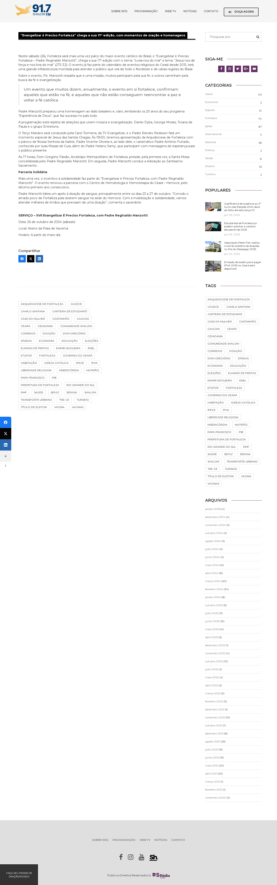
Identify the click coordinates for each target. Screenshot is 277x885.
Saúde (38, 392)
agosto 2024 (213, 541)
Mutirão (92, 370)
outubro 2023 (214, 605)
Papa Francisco (33, 377)
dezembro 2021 (214, 709)
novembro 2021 (215, 717)
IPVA (94, 362)
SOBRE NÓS (119, 11)
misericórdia (69, 370)
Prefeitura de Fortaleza (40, 385)
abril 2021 (211, 773)
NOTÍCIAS (190, 11)
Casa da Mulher (33, 318)
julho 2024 (212, 549)
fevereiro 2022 (214, 701)
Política (209, 150)
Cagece (76, 304)
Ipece (80, 362)
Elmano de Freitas (35, 348)
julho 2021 (211, 749)
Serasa (71, 392)
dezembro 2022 (215, 645)
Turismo (83, 399)
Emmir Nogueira (68, 348)
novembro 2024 (215, 525)
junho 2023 (212, 621)
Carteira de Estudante (69, 311)
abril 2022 (211, 685)
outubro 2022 (214, 661)
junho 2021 (212, 757)
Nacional (210, 142)
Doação (49, 333)
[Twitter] (30, 258)
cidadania (45, 326)
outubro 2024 (214, 533)
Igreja (208, 126)
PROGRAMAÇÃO (146, 11)
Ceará (25, 326)
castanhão (60, 318)
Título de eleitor (34, 407)
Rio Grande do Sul (80, 385)
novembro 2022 (215, 653)
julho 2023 (212, 613)
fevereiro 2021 (213, 789)
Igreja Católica (56, 362)
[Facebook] (22, 258)
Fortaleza (47, 355)
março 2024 (213, 581)
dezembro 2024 (215, 517)
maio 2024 (212, 565)
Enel (91, 348)
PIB (54, 377)
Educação (70, 340)
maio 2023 (212, 629)
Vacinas (78, 407)
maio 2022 (212, 677)
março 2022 (213, 693)
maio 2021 (211, 765)
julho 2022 (212, 669)
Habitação (29, 362)
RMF (24, 392)
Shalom (90, 392)
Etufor (26, 355)
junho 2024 (212, 557)
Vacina (59, 407)
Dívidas (26, 340)
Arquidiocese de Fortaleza (42, 304)
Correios (28, 333)
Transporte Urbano (36, 399)
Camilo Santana (33, 311)
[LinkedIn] (39, 258)
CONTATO (211, 11)
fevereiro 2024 (214, 589)
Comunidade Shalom (76, 326)
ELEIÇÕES (91, 340)
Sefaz (55, 392)
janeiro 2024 (213, 597)
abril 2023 (211, 637)
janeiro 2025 (213, 509)
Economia (46, 340)
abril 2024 (211, 573)
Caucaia (83, 318)
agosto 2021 (212, 741)
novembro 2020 (215, 797)
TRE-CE (64, 399)
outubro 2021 (213, 725)
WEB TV (170, 11)
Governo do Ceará (77, 355)
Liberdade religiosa (36, 370)
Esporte (210, 110)
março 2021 (212, 781)
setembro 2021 (214, 733)
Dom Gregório (74, 333)
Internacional (213, 134)
